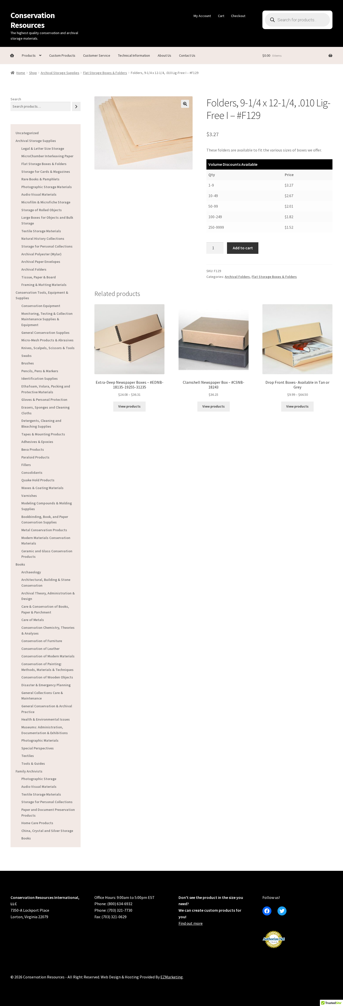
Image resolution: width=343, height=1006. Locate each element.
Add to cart (243, 247)
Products (29, 55)
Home (20, 72)
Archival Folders (237, 276)
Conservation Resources (33, 20)
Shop (33, 72)
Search (16, 99)
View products (129, 406)
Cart (221, 16)
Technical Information (134, 55)
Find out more (191, 923)
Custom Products (62, 55)
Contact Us (187, 55)
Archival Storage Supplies (60, 72)
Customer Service (96, 55)
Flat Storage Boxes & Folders (105, 72)
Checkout (238, 16)
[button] (185, 104)
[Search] (76, 106)
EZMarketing (171, 976)
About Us (164, 55)
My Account (202, 16)
